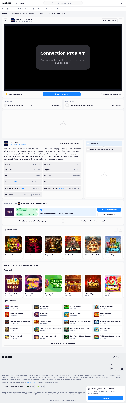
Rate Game (55, 105)
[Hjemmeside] (7, 3)
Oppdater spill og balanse (112, 94)
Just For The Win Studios (18, 145)
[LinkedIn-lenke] (122, 369)
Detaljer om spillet (16, 13)
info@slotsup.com (31, 382)
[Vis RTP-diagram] (51, 164)
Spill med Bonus (62, 94)
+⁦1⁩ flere (21, 188)
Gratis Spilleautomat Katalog (69, 143)
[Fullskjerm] (120, 20)
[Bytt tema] (122, 3)
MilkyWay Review (109, 214)
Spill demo (5, 13)
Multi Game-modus (109, 20)
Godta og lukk (105, 398)
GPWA (32, 386)
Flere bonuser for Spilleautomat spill (93, 221)
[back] (6, 20)
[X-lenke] (117, 369)
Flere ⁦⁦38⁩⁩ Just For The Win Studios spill (63, 343)
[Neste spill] (120, 230)
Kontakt (21, 3)
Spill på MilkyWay (111, 209)
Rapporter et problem (15, 94)
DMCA (41, 386)
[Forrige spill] (116, 230)
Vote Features (116, 105)
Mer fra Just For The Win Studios (55, 13)
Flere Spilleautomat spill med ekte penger (33, 221)
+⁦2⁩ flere (16, 182)
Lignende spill (40, 13)
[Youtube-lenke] (112, 369)
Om (17, 3)
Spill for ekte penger (28, 13)
